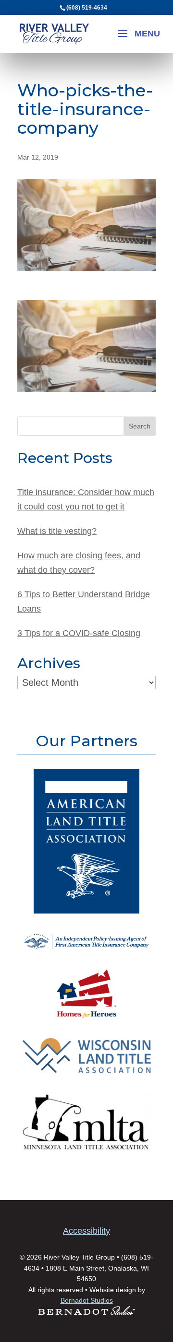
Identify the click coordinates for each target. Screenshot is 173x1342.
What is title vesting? (57, 531)
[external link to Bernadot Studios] (86, 1312)
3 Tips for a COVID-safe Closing (78, 633)
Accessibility (86, 1231)
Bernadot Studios (87, 1300)
